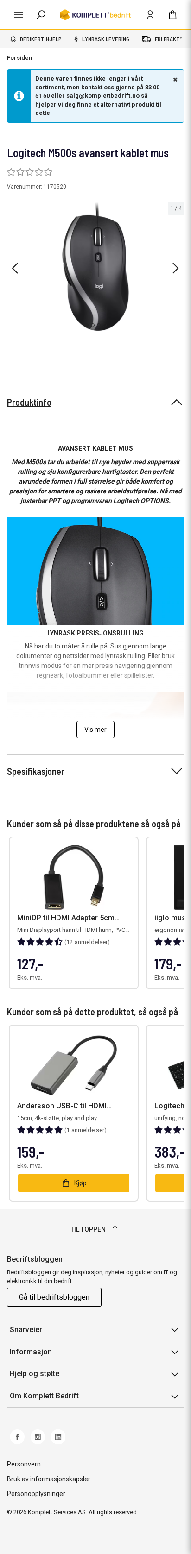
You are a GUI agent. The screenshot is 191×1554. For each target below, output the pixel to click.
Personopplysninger (36, 1493)
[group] (95, 267)
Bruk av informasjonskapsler (48, 1479)
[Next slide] (175, 268)
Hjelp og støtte (34, 1373)
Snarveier (26, 1329)
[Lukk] (174, 79)
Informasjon (31, 1351)
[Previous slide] (14, 268)
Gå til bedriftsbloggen (54, 1297)
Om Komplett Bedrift (44, 1395)
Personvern (24, 1464)
